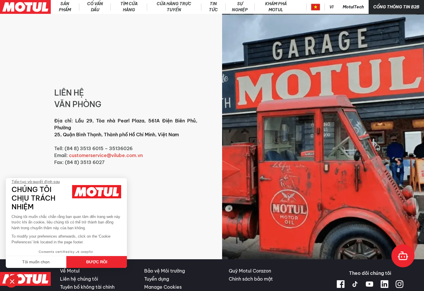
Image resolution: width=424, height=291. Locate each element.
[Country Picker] (316, 7)
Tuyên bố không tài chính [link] (87, 287)
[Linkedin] (384, 284)
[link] (174, 7)
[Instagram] (399, 284)
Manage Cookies (163, 287)
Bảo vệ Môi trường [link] (164, 271)
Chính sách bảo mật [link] (251, 279)
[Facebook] (341, 284)
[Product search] (302, 7)
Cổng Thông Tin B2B (396, 7)
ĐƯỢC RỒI (96, 262)
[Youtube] (369, 284)
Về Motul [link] (70, 271)
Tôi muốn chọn (36, 262)
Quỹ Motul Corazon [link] (250, 271)
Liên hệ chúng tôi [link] (79, 279)
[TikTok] (355, 284)
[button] (12, 281)
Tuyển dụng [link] (156, 279)
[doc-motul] (402, 255)
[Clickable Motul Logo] (25, 7)
